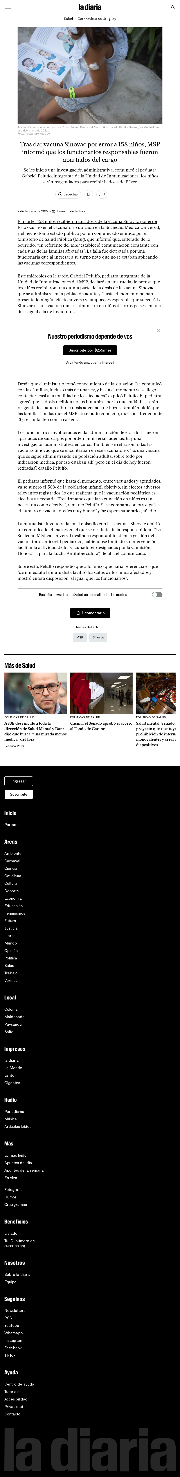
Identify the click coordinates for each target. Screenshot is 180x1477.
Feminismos (14, 913)
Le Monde (13, 1067)
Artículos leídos (17, 1126)
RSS (8, 1318)
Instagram (13, 1340)
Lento (9, 1075)
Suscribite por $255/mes (90, 350)
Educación (13, 905)
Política (10, 958)
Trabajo (11, 973)
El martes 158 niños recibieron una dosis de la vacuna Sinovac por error (87, 221)
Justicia (11, 928)
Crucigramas (15, 1204)
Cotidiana (12, 875)
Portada (11, 824)
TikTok (10, 1355)
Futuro (10, 920)
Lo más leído (15, 1155)
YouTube (11, 1325)
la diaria (11, 1060)
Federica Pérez (14, 746)
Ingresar (18, 781)
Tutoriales (12, 1391)
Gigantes (12, 1082)
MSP (79, 637)
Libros (9, 935)
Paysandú (13, 1024)
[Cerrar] (158, 331)
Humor (10, 1197)
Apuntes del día (18, 1162)
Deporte (11, 890)
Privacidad (13, 1406)
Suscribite (18, 794)
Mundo (10, 943)
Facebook (13, 1348)
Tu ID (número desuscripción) (19, 1243)
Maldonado (14, 1016)
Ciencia (10, 868)
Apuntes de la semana (24, 1170)
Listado (10, 1233)
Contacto (12, 1414)
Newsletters (14, 1310)
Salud (68, 19)
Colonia (11, 1009)
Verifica (11, 980)
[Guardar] (89, 194)
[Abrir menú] (7, 7)
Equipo (10, 1282)
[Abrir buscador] (173, 7)
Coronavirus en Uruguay (97, 19)
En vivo (10, 1177)
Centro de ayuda (19, 1384)
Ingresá (108, 362)
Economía (13, 898)
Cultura (10, 883)
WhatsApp (13, 1333)
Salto (8, 1031)
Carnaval (12, 861)
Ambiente (13, 853)
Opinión (11, 950)
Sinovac (98, 637)
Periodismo (14, 1111)
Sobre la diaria (17, 1274)
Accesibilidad (16, 1399)
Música (10, 1119)
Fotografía (13, 1189)
